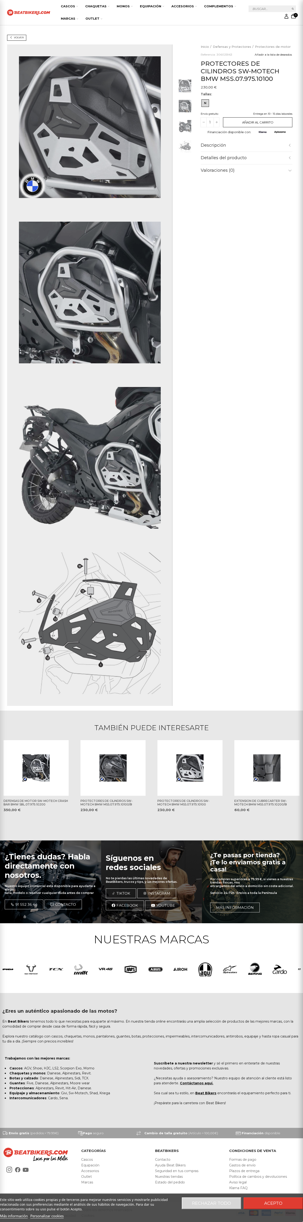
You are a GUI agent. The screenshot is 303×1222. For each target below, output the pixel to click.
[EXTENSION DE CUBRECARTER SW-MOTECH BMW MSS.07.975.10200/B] (267, 768)
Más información (14, 1215)
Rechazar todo (211, 1203)
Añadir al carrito (257, 122)
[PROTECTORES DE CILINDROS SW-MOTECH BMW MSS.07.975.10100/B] (113, 768)
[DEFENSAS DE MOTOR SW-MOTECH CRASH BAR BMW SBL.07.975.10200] (36, 768)
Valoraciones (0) (218, 170)
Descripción (213, 145)
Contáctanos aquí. (196, 1083)
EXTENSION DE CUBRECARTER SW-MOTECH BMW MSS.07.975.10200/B (260, 802)
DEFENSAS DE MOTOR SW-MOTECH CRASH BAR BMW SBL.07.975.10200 (36, 802)
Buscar (293, 8)
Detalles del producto (224, 157)
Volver (19, 37)
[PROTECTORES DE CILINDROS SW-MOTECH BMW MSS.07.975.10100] (190, 768)
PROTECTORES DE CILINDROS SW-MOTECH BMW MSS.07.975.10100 (183, 802)
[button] (24, 904)
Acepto (273, 1203)
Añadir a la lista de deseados (273, 54)
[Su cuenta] (286, 16)
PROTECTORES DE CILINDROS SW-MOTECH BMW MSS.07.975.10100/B (106, 802)
